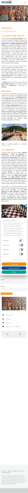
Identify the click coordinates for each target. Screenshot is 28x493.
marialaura (8, 319)
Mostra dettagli (16, 260)
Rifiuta (14, 272)
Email (2, 279)
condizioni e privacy (6, 472)
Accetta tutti (14, 264)
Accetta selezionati (14, 268)
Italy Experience (9, 326)
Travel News (17, 326)
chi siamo (3, 471)
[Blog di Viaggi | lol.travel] (6, 2)
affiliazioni (9, 471)
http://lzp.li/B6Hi (6, 145)
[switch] (21, 245)
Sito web (3, 286)
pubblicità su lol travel (18, 471)
